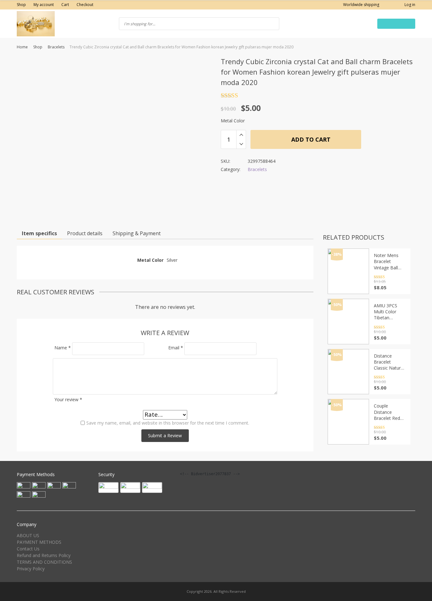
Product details (84, 233)
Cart (65, 4)
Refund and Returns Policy (44, 555)
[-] (241, 144)
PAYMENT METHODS (39, 542)
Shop (21, 4)
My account (44, 4)
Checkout (85, 4)
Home (22, 47)
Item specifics (39, 233)
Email (175, 348)
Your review (68, 399)
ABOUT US (28, 535)
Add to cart (310, 139)
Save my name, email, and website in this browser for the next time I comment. (167, 423)
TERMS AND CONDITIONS (44, 562)
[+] (241, 134)
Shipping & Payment (137, 233)
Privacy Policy (31, 569)
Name (62, 348)
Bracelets (56, 47)
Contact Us (28, 549)
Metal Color (233, 121)
